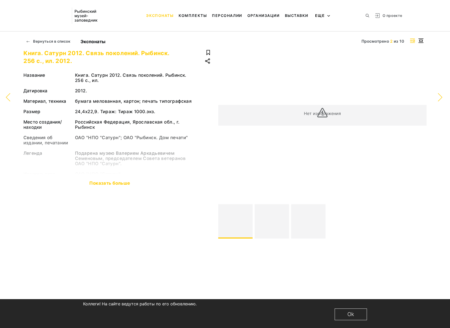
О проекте (392, 15)
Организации (263, 15)
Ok (350, 314)
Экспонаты (159, 15)
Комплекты (193, 15)
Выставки (296, 15)
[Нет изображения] (235, 221)
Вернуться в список (51, 41)
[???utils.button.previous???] (224, 221)
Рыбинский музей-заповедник (85, 15)
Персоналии (227, 15)
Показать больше (109, 183)
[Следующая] (420, 221)
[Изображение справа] (412, 41)
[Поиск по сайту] (367, 15)
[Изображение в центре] (421, 41)
